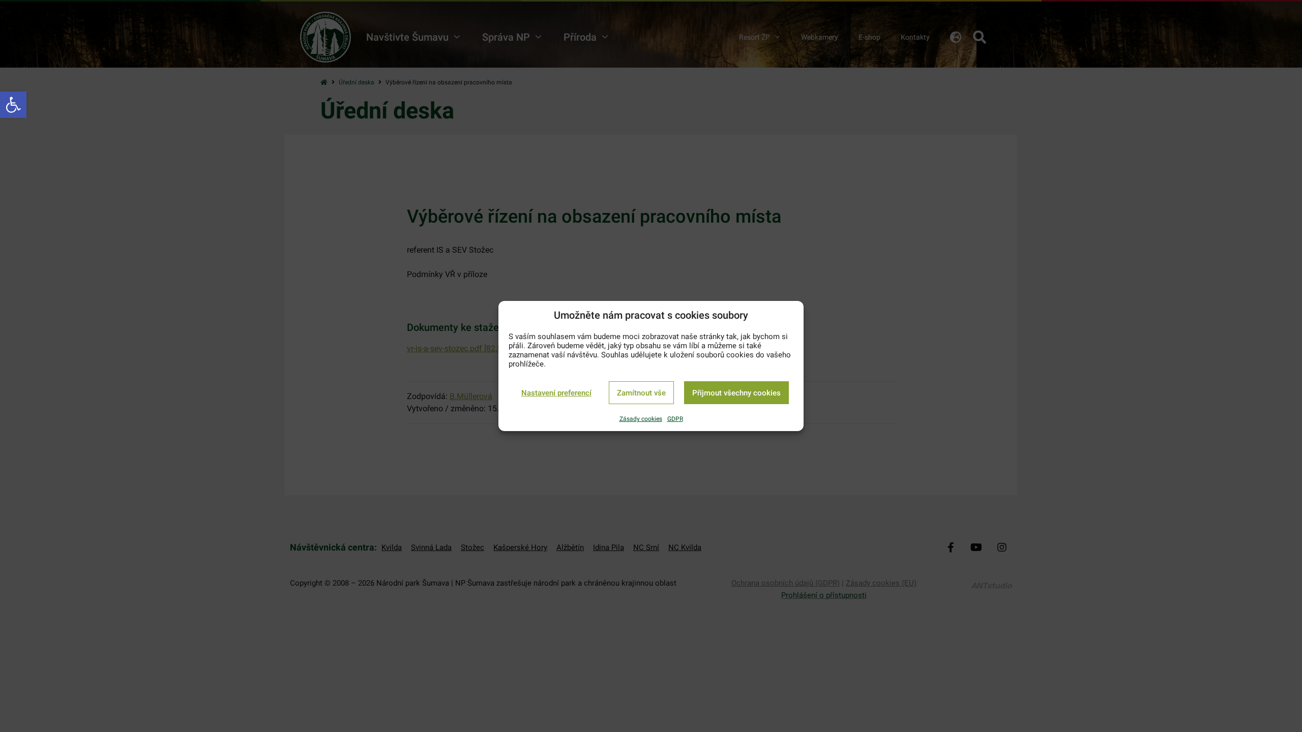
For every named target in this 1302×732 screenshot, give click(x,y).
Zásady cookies (640, 418)
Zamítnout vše (641, 393)
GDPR (675, 418)
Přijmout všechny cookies (736, 393)
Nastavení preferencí (556, 393)
